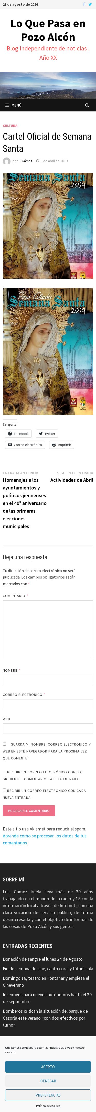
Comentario (15, 595)
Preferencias (48, 1095)
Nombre (11, 670)
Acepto (48, 1066)
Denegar (48, 1081)
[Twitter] (90, 4)
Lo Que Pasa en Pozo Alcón (48, 30)
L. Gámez (26, 161)
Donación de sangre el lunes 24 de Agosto (43, 959)
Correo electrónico (24, 694)
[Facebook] (84, 4)
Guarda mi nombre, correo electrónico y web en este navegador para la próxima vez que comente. (47, 751)
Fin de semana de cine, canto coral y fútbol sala (48, 968)
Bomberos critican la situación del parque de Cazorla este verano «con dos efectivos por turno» (45, 1018)
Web (6, 718)
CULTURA (10, 125)
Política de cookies (48, 1106)
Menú (17, 105)
